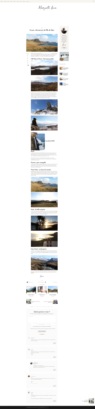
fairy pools (37, 306)
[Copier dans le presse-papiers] (27, 64)
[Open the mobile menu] (93, 1)
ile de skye (40, 306)
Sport (18, 1)
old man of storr (49, 306)
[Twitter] (27, 57)
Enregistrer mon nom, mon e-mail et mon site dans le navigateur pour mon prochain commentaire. (43, 328)
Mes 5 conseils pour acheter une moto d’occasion (65, 79)
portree (52, 306)
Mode (8, 1)
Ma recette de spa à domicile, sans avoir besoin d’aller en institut (65, 68)
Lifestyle (14, 1)
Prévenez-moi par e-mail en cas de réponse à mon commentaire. (42, 326)
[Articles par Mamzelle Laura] (27, 282)
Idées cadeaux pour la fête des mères (85, 401)
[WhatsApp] (27, 62)
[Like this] (27, 65)
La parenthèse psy (33, 376)
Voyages (5, 1)
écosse (34, 306)
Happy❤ (32, 392)
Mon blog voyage (64, 47)
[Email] (27, 60)
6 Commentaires (55, 282)
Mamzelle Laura (31, 282)
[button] (28, 291)
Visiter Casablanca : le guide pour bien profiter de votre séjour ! (52, 295)
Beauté (11, 1)
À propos (24, 1)
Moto (20, 1)
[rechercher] (30, 1)
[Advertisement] (47, 19)
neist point (45, 306)
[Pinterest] (27, 59)
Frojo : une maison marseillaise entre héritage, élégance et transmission (65, 74)
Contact (27, 1)
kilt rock (43, 306)
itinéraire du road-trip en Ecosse (46, 53)
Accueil (2, 1)
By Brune (32, 349)
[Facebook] (27, 55)
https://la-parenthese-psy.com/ (34, 383)
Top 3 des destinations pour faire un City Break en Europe (65, 84)
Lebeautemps (33, 337)
